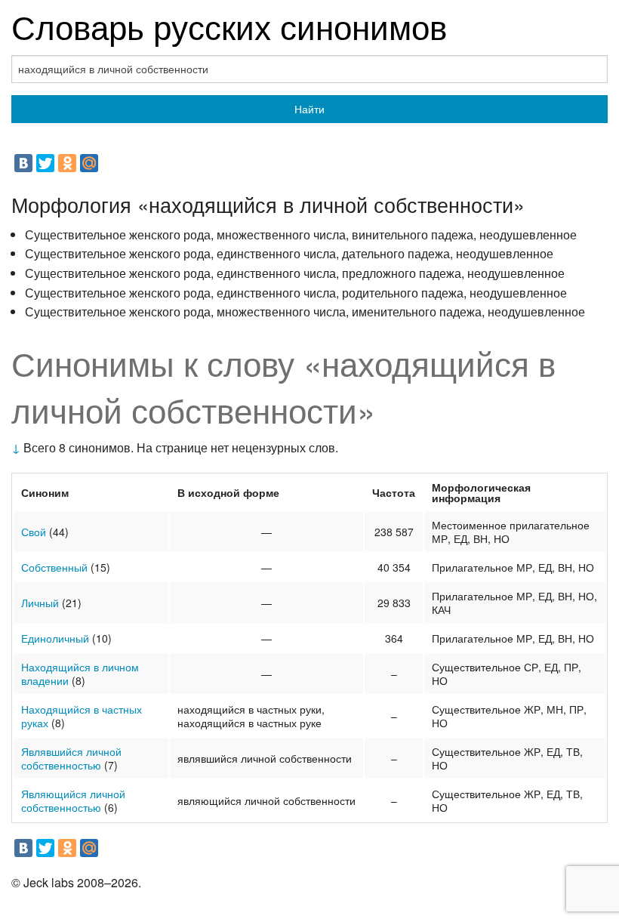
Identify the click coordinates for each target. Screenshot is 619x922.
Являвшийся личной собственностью (71, 758)
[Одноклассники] (67, 163)
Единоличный (55, 638)
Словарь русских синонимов (229, 25)
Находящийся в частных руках (81, 716)
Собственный (54, 567)
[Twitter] (45, 163)
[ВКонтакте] (23, 163)
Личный (40, 602)
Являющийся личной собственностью (73, 800)
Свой (33, 531)
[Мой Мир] (89, 163)
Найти (309, 108)
